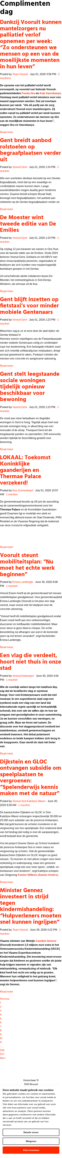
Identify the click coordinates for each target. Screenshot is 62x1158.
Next (2, 1058)
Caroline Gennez (46, 941)
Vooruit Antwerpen (23, 675)
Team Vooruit (20, 74)
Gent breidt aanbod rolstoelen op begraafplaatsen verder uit (30, 150)
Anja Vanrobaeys (50, 93)
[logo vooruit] (15, 8)
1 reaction (12, 494)
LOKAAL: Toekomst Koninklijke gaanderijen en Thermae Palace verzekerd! (25, 470)
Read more (6, 132)
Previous (4, 999)
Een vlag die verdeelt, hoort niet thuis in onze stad (30, 662)
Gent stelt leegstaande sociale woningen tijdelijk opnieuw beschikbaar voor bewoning (30, 387)
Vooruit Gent (19, 167)
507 (2, 1054)
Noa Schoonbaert (22, 490)
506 (2, 1050)
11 (1, 1042)
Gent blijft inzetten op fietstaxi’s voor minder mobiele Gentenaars (29, 306)
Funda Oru (28, 93)
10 (1, 1038)
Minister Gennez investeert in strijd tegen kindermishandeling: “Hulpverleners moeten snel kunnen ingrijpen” (30, 906)
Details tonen (31, 1132)
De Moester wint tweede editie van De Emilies (28, 224)
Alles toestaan (31, 1150)
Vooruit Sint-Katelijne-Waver (28, 801)
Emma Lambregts (22, 582)
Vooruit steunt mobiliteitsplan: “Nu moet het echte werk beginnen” (27, 565)
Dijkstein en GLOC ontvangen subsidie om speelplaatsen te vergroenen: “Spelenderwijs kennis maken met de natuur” (30, 777)
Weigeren (31, 1141)
